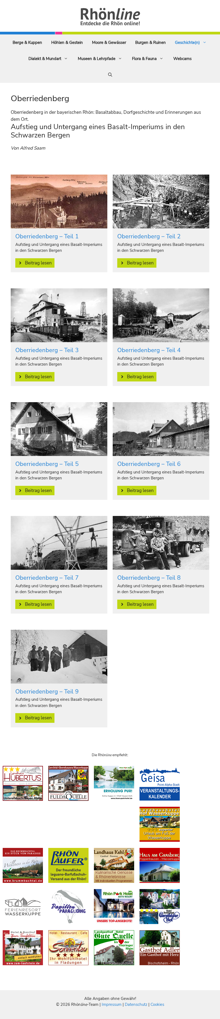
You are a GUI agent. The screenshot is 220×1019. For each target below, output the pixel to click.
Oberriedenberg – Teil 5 (47, 464)
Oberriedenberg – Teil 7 (47, 578)
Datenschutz (136, 1004)
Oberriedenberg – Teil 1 (47, 236)
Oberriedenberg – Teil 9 (47, 692)
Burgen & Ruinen (150, 42)
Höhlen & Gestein (67, 42)
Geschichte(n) (187, 42)
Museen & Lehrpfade (96, 58)
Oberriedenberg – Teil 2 (149, 236)
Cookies (157, 1004)
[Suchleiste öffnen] (110, 75)
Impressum (112, 1004)
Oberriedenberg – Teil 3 (47, 350)
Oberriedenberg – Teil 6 (149, 464)
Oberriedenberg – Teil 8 (149, 578)
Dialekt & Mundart (44, 58)
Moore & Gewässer (109, 42)
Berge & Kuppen (27, 42)
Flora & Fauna (144, 58)
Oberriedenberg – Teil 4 (149, 350)
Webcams (182, 58)
